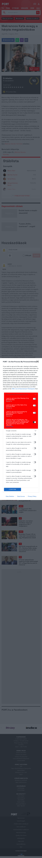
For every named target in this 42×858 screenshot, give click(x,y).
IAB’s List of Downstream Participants (23, 389)
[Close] (38, 362)
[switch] (34, 399)
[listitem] (21, 395)
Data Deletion (10, 496)
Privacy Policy (32, 496)
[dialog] (21, 429)
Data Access (21, 496)
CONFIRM (12, 489)
